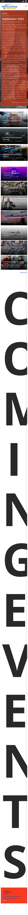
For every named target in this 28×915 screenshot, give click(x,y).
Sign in (23, 1)
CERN (2, 1)
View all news (23, 273)
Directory (25, 1)
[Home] (9, 6)
